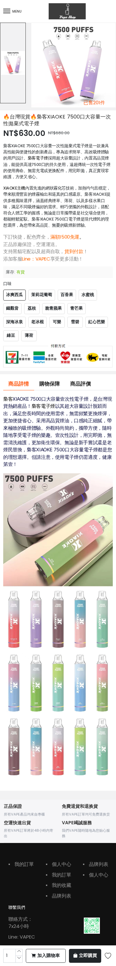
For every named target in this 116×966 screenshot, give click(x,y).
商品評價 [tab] (80, 384)
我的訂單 (21, 864)
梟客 (8, 399)
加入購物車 (48, 955)
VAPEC (42, 258)
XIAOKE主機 (14, 188)
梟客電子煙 (38, 158)
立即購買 (88, 955)
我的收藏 (58, 885)
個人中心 (58, 864)
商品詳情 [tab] (18, 384)
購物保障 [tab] (49, 384)
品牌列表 (58, 895)
